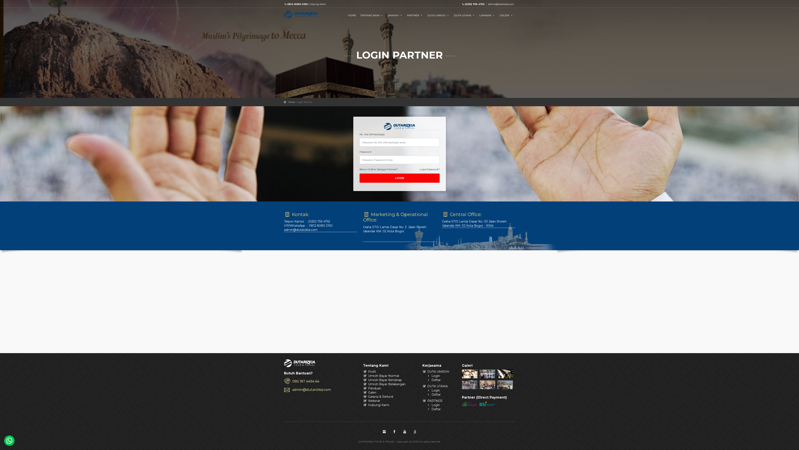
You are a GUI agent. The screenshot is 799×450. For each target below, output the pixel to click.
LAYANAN (485, 15)
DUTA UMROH (437, 15)
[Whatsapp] (9, 440)
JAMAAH (393, 15)
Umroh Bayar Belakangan (386, 384)
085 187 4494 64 (305, 381)
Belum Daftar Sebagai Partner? (379, 169)
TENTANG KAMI (370, 15)
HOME (352, 15)
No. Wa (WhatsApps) (372, 134)
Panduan (374, 388)
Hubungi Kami (317, 4)
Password (365, 151)
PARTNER (413, 15)
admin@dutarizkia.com (501, 4)
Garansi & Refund (380, 397)
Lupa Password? (430, 169)
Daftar (436, 380)
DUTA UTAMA (463, 15)
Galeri (371, 392)
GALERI (505, 15)
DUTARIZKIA (310, 17)
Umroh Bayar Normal (383, 376)
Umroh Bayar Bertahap (384, 380)
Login (399, 178)
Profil (371, 372)
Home (291, 102)
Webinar (373, 401)
